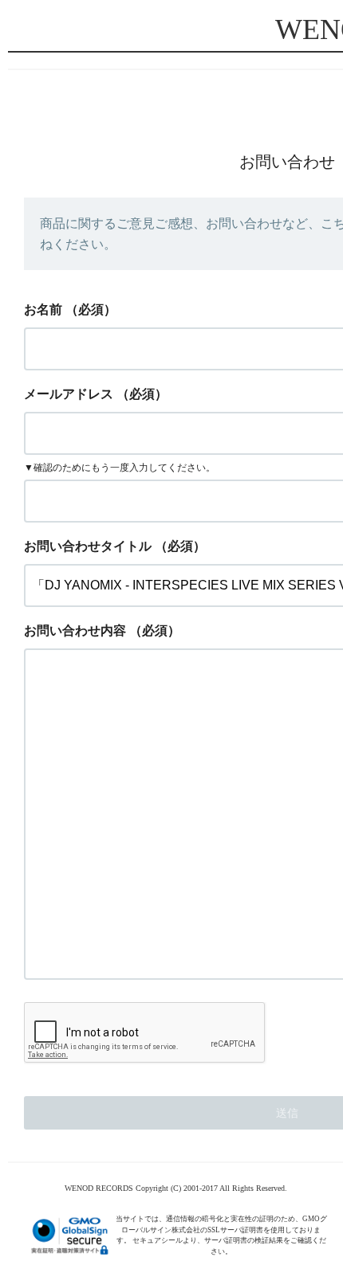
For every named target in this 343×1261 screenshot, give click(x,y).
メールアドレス (68, 394)
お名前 (43, 309)
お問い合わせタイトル (88, 546)
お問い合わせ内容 (75, 630)
